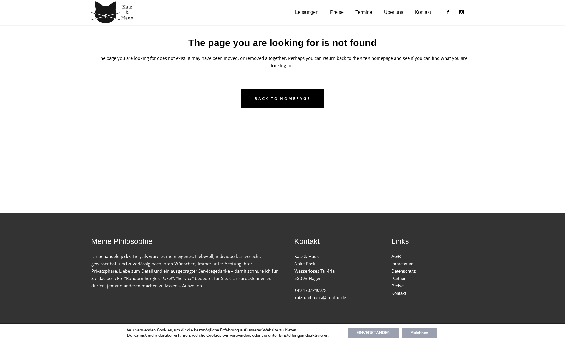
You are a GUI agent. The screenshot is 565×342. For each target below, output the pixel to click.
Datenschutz (403, 271)
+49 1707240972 (310, 290)
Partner (398, 278)
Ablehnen (419, 333)
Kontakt (398, 293)
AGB (396, 256)
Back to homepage (282, 98)
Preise (397, 285)
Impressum (402, 263)
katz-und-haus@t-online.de (320, 297)
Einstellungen (291, 335)
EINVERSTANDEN (373, 333)
